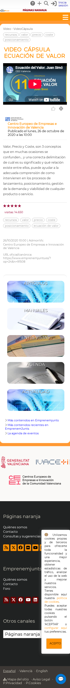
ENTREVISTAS (36, 337)
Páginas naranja (21, 516)
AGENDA (36, 364)
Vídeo (7, 29)
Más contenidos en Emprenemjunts (33, 420)
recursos (11, 34)
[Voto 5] (20, 205)
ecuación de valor (46, 226)
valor (24, 34)
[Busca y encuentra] (46, 3)
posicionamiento (17, 39)
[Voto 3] (12, 205)
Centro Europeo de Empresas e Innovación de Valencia (32, 125)
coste (49, 34)
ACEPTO (55, 643)
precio (36, 34)
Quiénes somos (15, 527)
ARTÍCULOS (35, 283)
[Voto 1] (5, 205)
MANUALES (36, 310)
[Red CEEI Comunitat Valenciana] (35, 484)
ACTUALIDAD (35, 391)
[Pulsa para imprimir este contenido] (61, 108)
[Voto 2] (8, 205)
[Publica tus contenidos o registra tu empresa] (39, 3)
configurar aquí (56, 627)
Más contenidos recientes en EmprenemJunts (26, 426)
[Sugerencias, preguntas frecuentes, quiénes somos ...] (32, 3)
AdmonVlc (36, 240)
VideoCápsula (23, 29)
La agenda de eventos (23, 433)
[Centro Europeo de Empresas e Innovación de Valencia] (14, 120)
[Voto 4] (16, 205)
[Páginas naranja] (35, 10)
